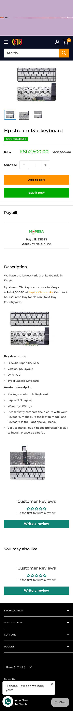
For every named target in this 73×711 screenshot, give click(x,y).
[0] (65, 42)
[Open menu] (6, 42)
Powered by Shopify (15, 704)
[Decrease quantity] (24, 164)
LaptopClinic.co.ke (41, 292)
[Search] (64, 53)
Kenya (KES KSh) (15, 667)
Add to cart (36, 180)
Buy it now (37, 192)
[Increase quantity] (45, 164)
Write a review (36, 524)
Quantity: (10, 164)
